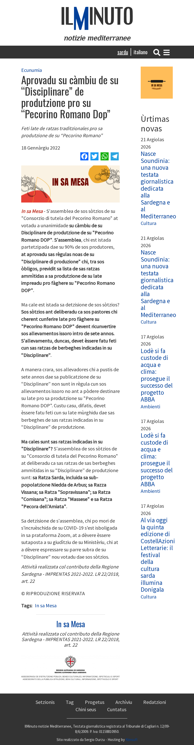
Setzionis (45, 702)
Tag (70, 702)
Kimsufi (131, 739)
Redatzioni (154, 702)
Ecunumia (31, 70)
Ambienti (150, 406)
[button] (156, 52)
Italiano (141, 52)
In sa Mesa (46, 605)
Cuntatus (116, 709)
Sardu (122, 52)
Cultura (148, 223)
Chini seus (86, 709)
